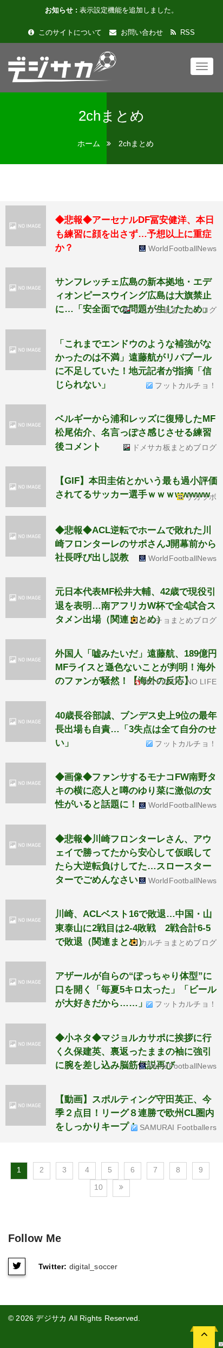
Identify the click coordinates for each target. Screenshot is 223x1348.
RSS (186, 32)
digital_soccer (93, 1266)
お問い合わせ (141, 32)
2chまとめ (136, 143)
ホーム (88, 143)
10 (98, 1187)
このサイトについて (69, 32)
